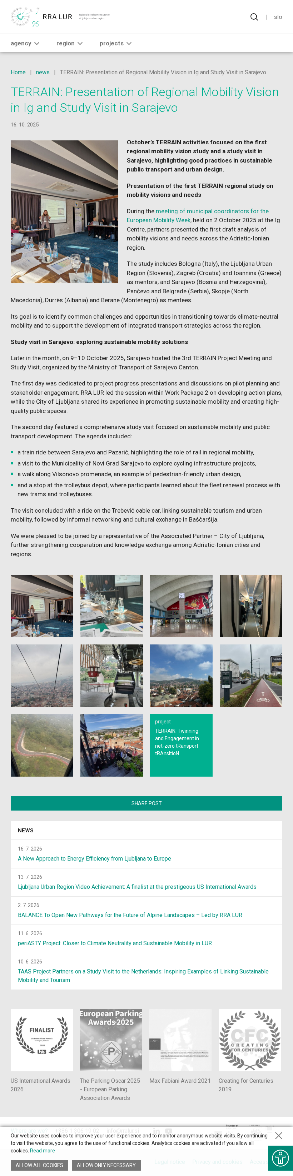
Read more (42, 1150)
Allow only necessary (106, 1165)
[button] (36, 43)
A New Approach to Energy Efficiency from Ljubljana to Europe (94, 858)
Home (18, 72)
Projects (112, 43)
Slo (278, 16)
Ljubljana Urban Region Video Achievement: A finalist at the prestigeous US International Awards (137, 886)
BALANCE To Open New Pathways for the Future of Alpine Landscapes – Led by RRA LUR (130, 915)
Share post (146, 803)
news (43, 72)
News (26, 830)
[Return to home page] (60, 16)
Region (65, 43)
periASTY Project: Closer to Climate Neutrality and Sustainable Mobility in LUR (115, 943)
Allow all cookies (39, 1165)
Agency (21, 43)
